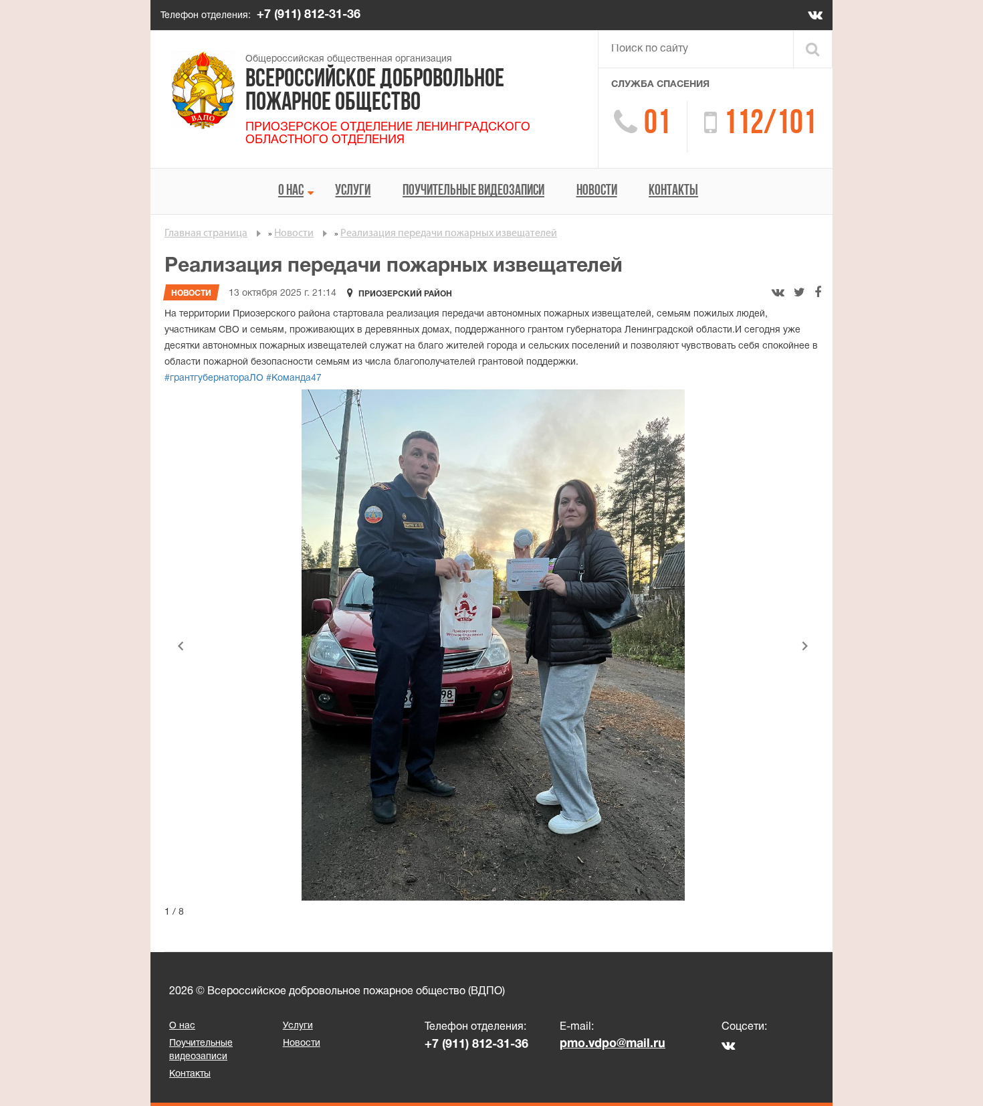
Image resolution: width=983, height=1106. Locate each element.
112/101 (770, 125)
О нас (291, 191)
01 (657, 125)
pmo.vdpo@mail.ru (612, 1044)
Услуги (352, 191)
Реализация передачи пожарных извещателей (448, 233)
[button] (180, 646)
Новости (596, 191)
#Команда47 (292, 378)
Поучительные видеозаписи (473, 191)
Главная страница (206, 233)
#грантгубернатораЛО (214, 378)
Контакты (673, 191)
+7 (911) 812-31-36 (308, 15)
